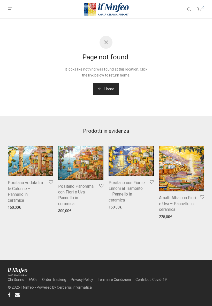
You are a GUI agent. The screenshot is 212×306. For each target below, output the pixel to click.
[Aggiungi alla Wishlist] (50, 182)
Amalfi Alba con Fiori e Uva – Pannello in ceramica (177, 203)
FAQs (33, 279)
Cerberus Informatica (74, 287)
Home (109, 89)
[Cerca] (189, 9)
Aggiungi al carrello (21, 207)
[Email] (17, 295)
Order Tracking (54, 279)
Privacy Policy (82, 279)
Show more (15, 214)
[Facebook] (9, 295)
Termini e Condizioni (114, 279)
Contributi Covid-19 (151, 279)
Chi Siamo (16, 279)
